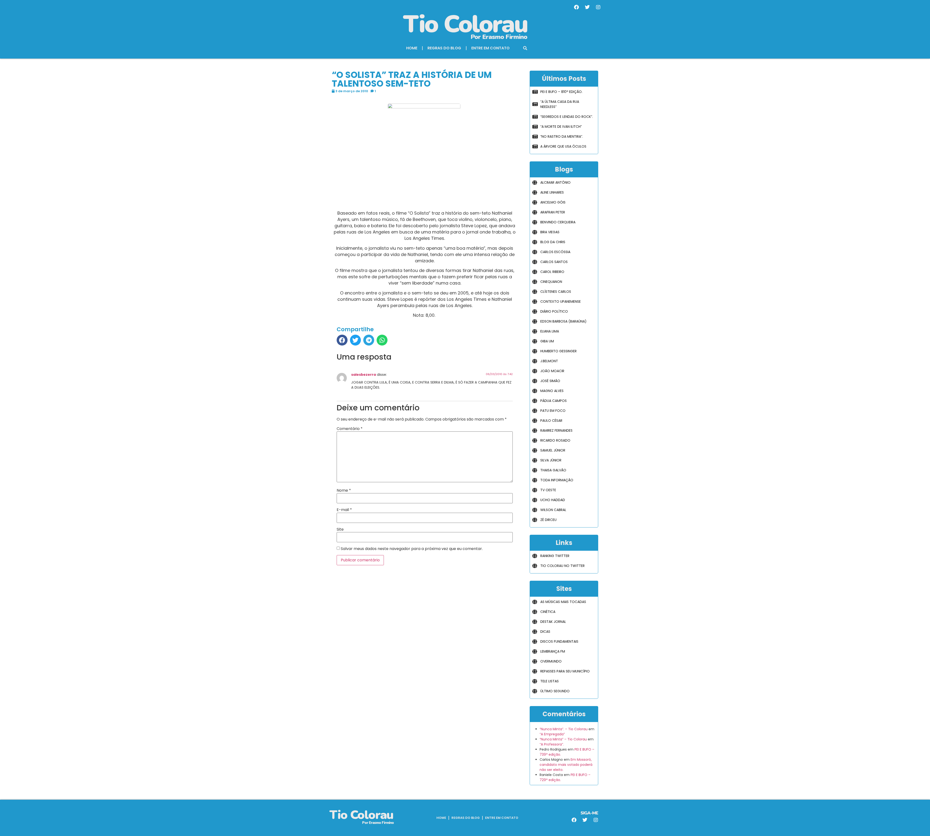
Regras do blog (444, 48)
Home (411, 48)
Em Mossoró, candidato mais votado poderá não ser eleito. (566, 764)
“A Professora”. (552, 744)
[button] (525, 48)
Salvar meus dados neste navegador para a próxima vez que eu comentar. (412, 549)
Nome (344, 490)
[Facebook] (576, 7)
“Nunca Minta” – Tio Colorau (563, 739)
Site (340, 529)
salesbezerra (363, 374)
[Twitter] (587, 7)
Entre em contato (490, 48)
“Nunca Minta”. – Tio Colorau (564, 729)
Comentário (350, 429)
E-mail (344, 510)
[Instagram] (598, 7)
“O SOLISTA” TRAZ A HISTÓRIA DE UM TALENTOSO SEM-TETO (412, 79)
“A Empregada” (552, 734)
